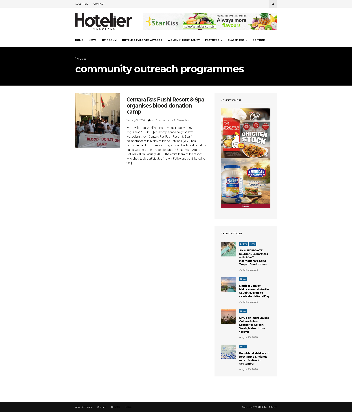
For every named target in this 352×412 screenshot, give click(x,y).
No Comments (160, 120)
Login (128, 407)
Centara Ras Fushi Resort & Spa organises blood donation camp (165, 106)
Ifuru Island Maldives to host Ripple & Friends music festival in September (254, 358)
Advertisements (83, 407)
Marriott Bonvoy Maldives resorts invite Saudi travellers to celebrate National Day (254, 291)
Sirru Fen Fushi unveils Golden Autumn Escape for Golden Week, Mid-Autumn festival (254, 324)
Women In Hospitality (184, 39)
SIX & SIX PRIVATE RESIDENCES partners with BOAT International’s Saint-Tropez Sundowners (253, 257)
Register (115, 407)
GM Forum (109, 39)
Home (79, 39)
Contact (98, 3)
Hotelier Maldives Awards (142, 39)
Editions (259, 39)
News (92, 39)
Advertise (81, 3)
